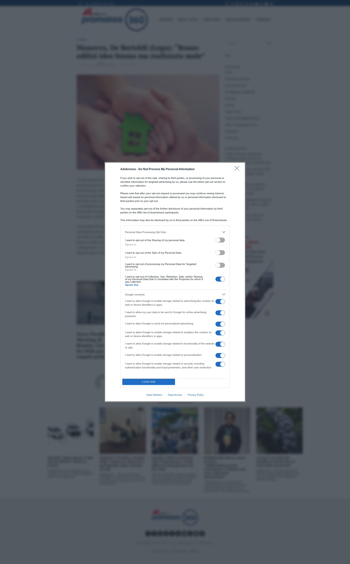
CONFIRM (148, 382)
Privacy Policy (196, 394)
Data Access (175, 394)
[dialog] (175, 282)
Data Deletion (154, 394)
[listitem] (175, 232)
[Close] (238, 169)
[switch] (220, 240)
